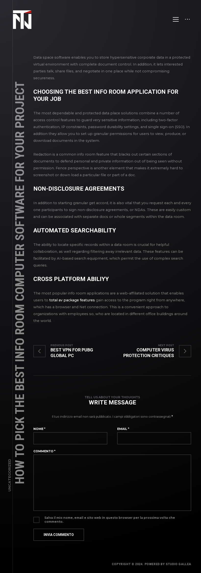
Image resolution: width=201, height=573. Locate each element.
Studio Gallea (178, 564)
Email (123, 429)
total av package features (72, 300)
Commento (44, 451)
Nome (39, 429)
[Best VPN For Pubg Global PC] (72, 351)
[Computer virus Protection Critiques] (151, 351)
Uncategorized (9, 475)
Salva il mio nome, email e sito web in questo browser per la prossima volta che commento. (109, 519)
